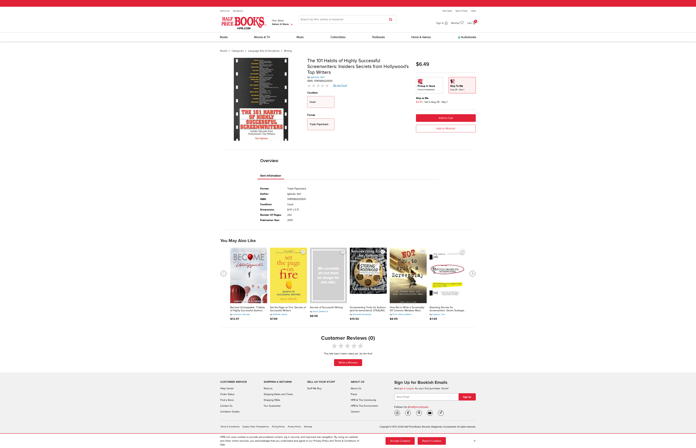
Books (223, 50)
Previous (223, 273)
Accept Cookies (400, 441)
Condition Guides (230, 411)
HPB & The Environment (364, 405)
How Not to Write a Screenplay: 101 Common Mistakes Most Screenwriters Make (407, 309)
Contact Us (226, 405)
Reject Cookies (431, 441)
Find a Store (227, 400)
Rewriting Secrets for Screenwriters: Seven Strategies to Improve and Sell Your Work (447, 309)
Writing (288, 50)
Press (354, 394)
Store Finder (461, 11)
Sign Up (467, 397)
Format (311, 115)
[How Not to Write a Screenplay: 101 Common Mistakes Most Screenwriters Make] (408, 275)
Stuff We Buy (314, 388)
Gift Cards (447, 11)
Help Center (227, 388)
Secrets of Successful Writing (326, 307)
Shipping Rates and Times (278, 394)
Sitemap (308, 426)
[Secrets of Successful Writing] (328, 275)
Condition (312, 92)
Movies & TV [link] (262, 37)
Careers (355, 411)
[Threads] (419, 413)
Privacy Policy (294, 426)
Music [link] (300, 37)
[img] (318, 86)
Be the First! (340, 85)
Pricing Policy (278, 426)
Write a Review (348, 362)
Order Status (227, 394)
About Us (356, 388)
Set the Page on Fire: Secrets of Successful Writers (288, 309)
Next (472, 273)
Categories (238, 50)
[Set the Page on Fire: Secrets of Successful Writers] (288, 275)
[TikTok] (441, 413)
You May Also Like (238, 240)
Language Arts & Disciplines (264, 50)
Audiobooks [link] (468, 37)
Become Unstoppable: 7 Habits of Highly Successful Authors (247, 309)
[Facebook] (408, 413)
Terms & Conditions (230, 426)
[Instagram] (397, 413)
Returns (268, 388)
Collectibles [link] (337, 37)
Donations (238, 11)
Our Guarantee (272, 405)
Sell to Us (224, 11)
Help (473, 11)
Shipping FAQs (272, 400)
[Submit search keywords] (391, 19)
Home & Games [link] (421, 37)
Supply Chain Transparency (256, 426)
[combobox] (347, 19)
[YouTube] (430, 413)
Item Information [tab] (270, 175)
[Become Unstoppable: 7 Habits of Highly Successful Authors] (248, 275)
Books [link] (224, 37)
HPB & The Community (363, 400)
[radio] (429, 85)
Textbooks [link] (378, 37)
